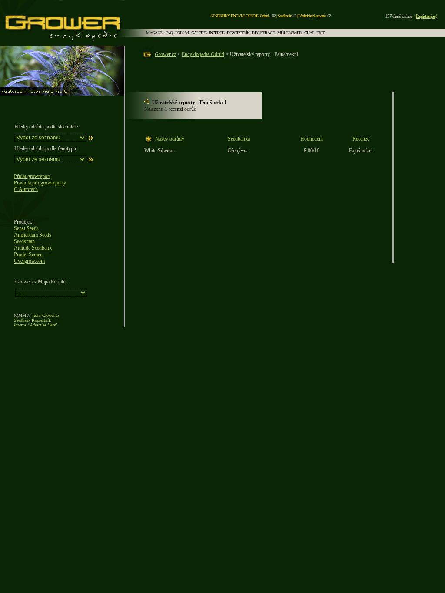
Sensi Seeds (26, 228)
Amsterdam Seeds (32, 235)
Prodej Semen (28, 254)
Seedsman (24, 241)
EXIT (320, 32)
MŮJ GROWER (289, 32)
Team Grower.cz (45, 315)
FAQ (169, 32)
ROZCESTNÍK (238, 32)
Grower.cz (165, 54)
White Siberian (159, 151)
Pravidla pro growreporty (40, 183)
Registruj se (425, 16)
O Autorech (26, 189)
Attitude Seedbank (33, 248)
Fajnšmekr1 (361, 151)
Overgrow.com (29, 261)
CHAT (309, 32)
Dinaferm (238, 151)
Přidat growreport (32, 176)
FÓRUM (182, 32)
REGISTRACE (263, 32)
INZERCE (216, 32)
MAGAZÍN (154, 32)
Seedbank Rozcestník (32, 320)
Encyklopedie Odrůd (203, 54)
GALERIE (198, 32)
